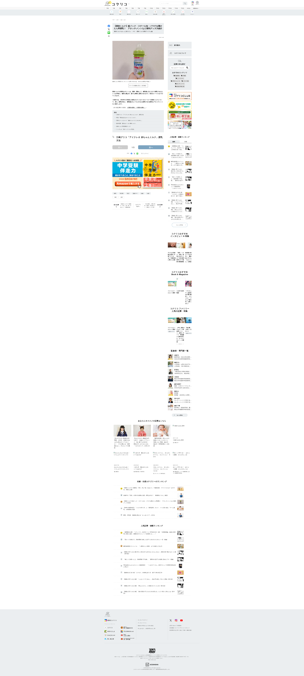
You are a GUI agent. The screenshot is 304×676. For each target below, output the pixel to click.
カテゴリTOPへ (138, 205)
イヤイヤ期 (186, 81)
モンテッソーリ (180, 83)
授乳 (115, 193)
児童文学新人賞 (180, 86)
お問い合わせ (172, 625)
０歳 (115, 197)
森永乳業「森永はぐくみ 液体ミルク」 (126, 123)
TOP (113, 19)
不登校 (184, 75)
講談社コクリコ (171, 331)
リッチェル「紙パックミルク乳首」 (125, 129)
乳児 (128, 193)
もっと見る (179, 225)
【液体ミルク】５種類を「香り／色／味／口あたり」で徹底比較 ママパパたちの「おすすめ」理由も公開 (125, 205)
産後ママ (135, 193)
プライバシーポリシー (184, 628)
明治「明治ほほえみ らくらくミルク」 (126, 117)
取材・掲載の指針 (187, 630)
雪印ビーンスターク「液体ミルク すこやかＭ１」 (129, 120)
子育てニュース (176, 81)
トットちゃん (180, 78)
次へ (151, 147)
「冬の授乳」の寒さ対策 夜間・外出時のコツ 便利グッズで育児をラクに (149, 205)
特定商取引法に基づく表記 (175, 630)
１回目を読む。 (131, 107)
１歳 (121, 197)
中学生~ (189, 8)
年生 (151, 8)
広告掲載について (173, 628)
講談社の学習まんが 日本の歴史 (146, 625)
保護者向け (195, 8)
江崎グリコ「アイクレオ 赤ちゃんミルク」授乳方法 (130, 114)
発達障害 (177, 75)
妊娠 (142, 193)
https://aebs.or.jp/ (152, 659)
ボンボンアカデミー (143, 620)
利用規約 (179, 625)
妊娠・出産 (123, 19)
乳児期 (121, 193)
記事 (117, 19)
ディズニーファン (142, 623)
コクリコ (180, 344)
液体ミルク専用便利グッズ (123, 126)
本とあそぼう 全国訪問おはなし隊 (146, 628)
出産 (148, 193)
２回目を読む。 (141, 107)
